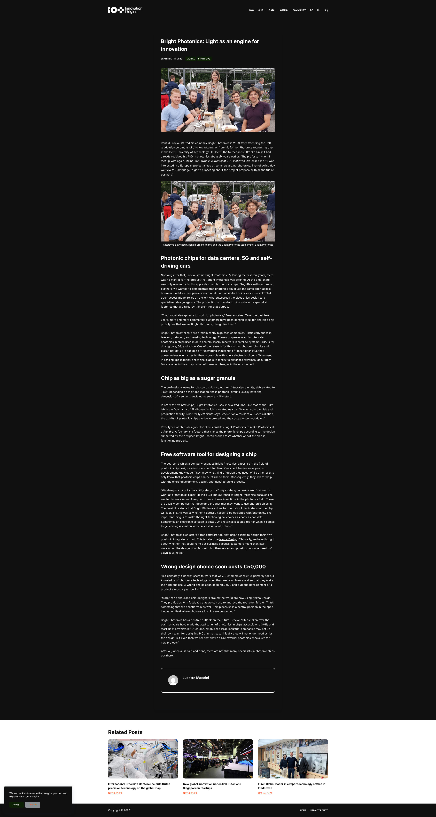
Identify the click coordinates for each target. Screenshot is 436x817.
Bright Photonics (218, 143)
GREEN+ (284, 10)
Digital (191, 58)
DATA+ (272, 10)
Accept (16, 804)
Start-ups (204, 58)
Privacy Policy (319, 810)
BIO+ (251, 10)
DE (311, 10)
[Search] (326, 10)
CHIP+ (261, 10)
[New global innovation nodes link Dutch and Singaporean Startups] (218, 759)
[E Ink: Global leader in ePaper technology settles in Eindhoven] (293, 759)
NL (318, 10)
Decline (33, 804)
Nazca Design (228, 539)
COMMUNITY (299, 10)
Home (303, 810)
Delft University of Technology (189, 152)
